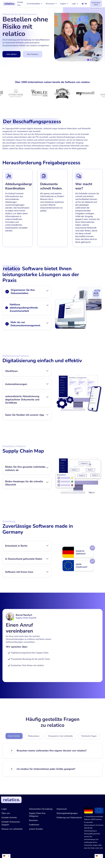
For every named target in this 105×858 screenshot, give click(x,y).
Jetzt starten (11, 54)
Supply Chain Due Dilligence (37, 814)
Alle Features (32, 54)
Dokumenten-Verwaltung (40, 809)
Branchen (33, 820)
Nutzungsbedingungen (67, 813)
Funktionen (34, 824)
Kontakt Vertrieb (9, 817)
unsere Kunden (36, 829)
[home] (9, 4)
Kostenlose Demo (96, 4)
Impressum (62, 809)
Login (4, 809)
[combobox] (6, 856)
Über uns (6, 813)
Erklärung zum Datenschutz (69, 817)
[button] (34, 3)
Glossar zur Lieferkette (12, 829)
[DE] (6, 856)
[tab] (14, 736)
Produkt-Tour (20, 3)
